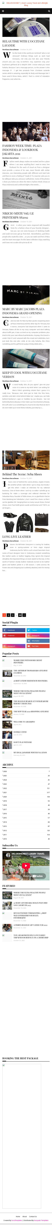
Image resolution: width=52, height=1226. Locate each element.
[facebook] (13, 630)
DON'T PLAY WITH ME (23, 742)
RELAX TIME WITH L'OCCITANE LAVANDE (23, 43)
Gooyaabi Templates (41, 1220)
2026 (26, 771)
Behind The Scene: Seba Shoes (22, 474)
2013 (26, 826)
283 (20, 615)
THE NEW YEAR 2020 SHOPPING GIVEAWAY (31, 711)
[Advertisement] (26, 101)
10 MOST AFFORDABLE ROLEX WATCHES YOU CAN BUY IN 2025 (30, 904)
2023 (26, 784)
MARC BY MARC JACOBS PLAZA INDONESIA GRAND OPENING (23, 311)
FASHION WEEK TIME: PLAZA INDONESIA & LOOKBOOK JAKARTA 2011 (22, 150)
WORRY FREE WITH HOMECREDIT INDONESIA (28, 661)
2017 (26, 809)
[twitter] (38, 630)
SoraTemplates (16, 1220)
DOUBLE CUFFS (20, 732)
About (24, 1217)
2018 (26, 805)
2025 (26, 776)
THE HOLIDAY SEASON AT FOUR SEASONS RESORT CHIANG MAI (31, 702)
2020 (26, 797)
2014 (26, 822)
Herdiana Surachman (10, 50)
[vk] (38, 641)
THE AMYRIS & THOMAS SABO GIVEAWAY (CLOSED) (31, 671)
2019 (26, 801)
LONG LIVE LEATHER (16, 536)
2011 (26, 835)
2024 (26, 780)
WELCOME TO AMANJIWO (24, 722)
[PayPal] (13, 641)
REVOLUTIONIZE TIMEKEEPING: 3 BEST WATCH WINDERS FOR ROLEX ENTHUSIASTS (30, 915)
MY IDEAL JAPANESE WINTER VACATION (30, 752)
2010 (26, 839)
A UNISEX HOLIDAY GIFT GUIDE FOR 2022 (30, 925)
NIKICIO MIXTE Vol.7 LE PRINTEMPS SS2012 (18, 215)
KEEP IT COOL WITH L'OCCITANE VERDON (24, 375)
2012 (26, 830)
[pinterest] (13, 635)
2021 (26, 792)
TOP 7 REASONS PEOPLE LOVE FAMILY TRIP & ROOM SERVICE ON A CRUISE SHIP (31, 936)
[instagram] (38, 635)
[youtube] (38, 646)
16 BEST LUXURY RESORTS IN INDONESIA (30, 681)
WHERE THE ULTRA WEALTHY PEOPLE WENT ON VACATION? (30, 692)
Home (18, 1217)
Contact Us (33, 1217)
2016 (26, 813)
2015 (26, 818)
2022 (26, 788)
